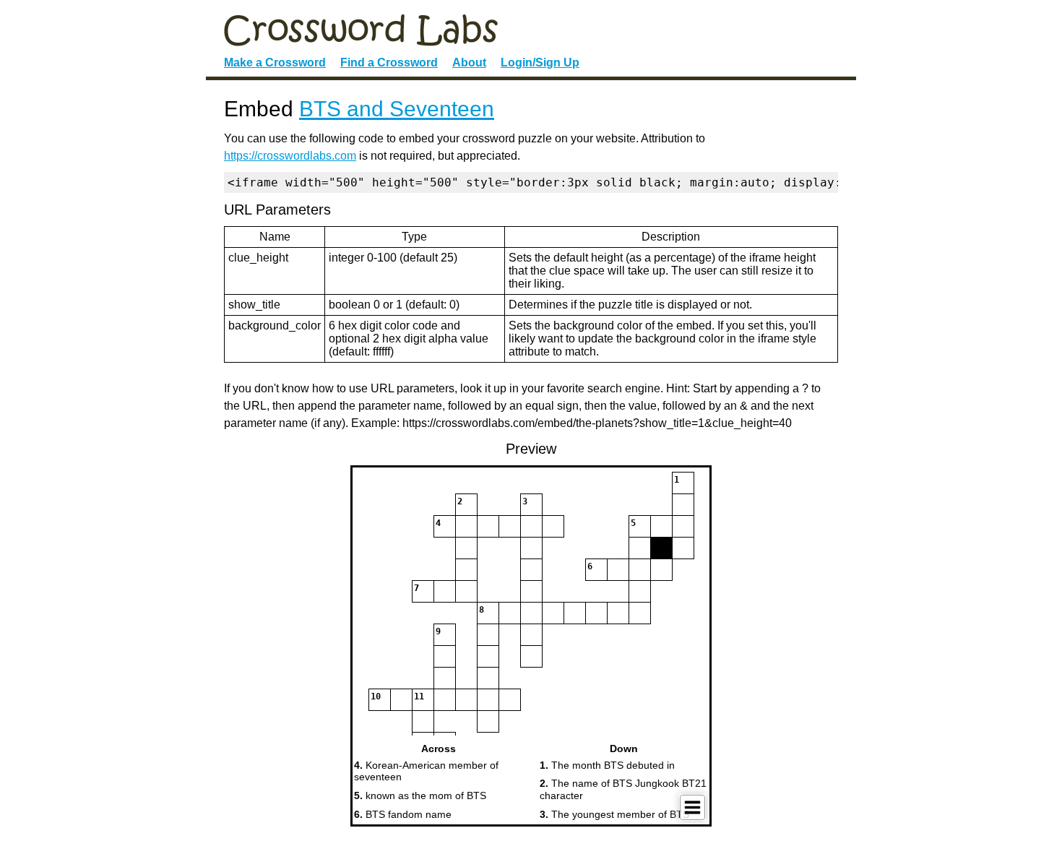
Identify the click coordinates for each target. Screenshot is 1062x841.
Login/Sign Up (540, 62)
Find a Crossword (389, 62)
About (469, 62)
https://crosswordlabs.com (290, 156)
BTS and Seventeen (396, 109)
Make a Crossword (275, 62)
